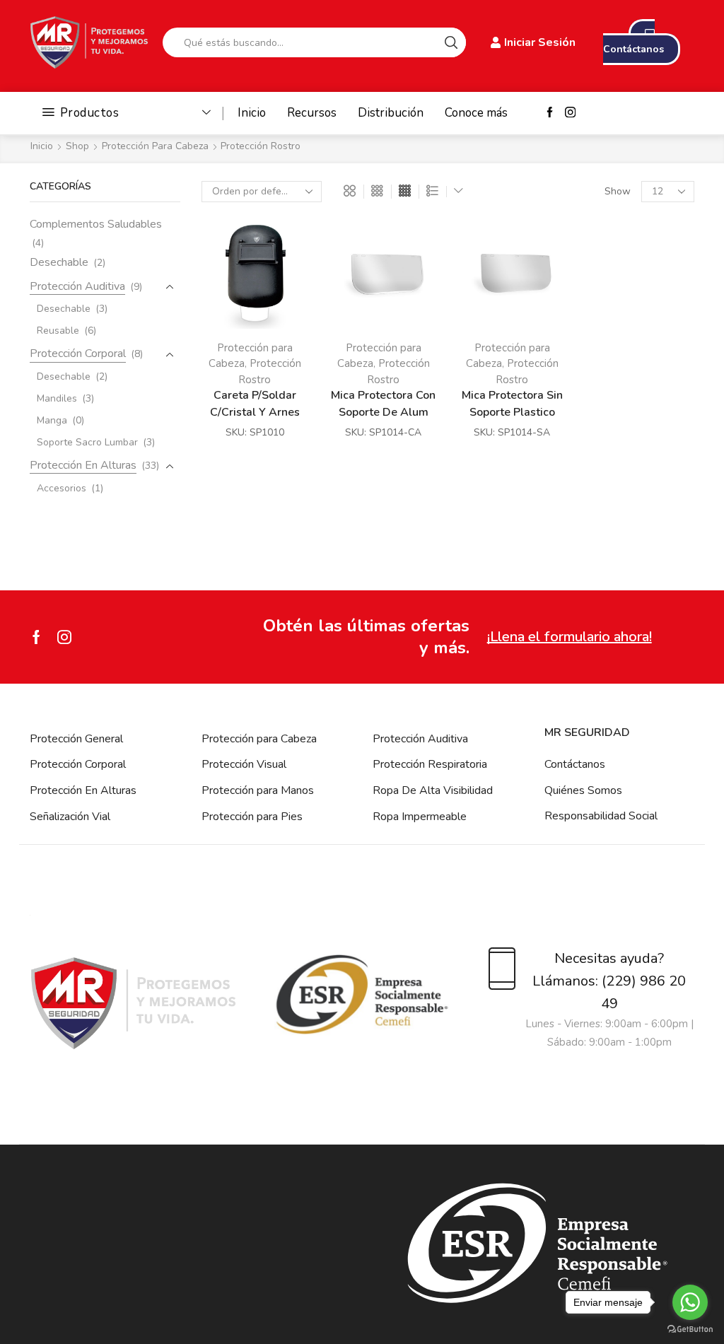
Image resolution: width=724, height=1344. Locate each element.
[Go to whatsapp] (690, 1302)
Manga (52, 420)
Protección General (76, 739)
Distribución (391, 113)
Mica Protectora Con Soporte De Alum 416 (383, 411)
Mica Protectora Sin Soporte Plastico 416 (512, 411)
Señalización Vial (70, 816)
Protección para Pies (252, 816)
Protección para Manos (258, 790)
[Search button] (451, 42)
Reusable (58, 330)
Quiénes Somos (583, 790)
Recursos (312, 113)
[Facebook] (549, 113)
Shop (77, 146)
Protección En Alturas (83, 465)
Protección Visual (244, 764)
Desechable (59, 262)
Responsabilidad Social (601, 816)
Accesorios (61, 488)
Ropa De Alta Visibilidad (433, 790)
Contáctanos (574, 764)
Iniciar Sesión (540, 42)
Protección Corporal (78, 353)
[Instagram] (570, 113)
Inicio (252, 113)
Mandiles (57, 398)
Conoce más (476, 113)
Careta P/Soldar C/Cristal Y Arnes (255, 403)
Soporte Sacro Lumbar (87, 442)
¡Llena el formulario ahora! (569, 636)
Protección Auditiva (77, 286)
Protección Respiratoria (430, 764)
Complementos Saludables (96, 224)
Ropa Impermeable (420, 816)
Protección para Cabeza (155, 146)
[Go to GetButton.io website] (690, 1329)
